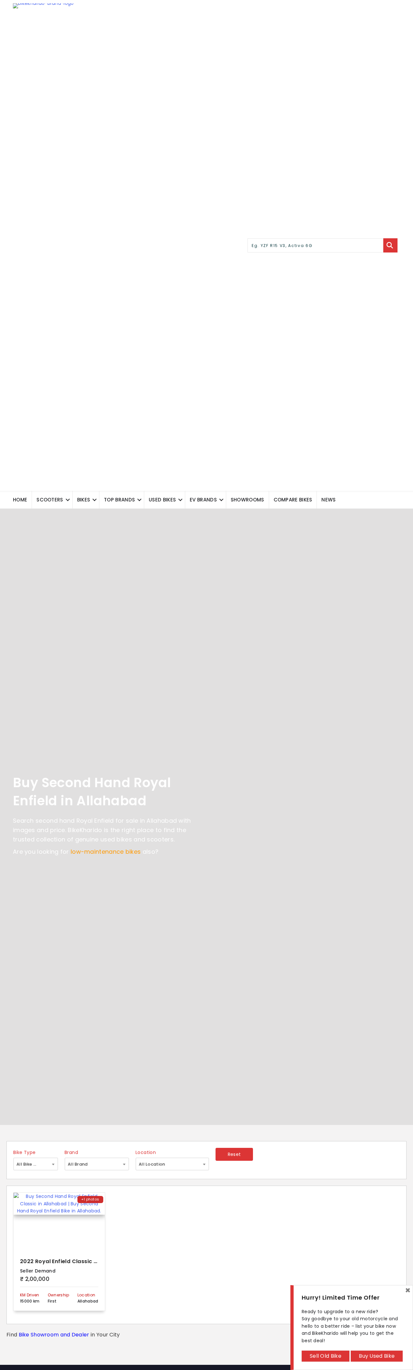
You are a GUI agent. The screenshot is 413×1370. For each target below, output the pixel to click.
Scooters (49, 499)
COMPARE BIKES (293, 499)
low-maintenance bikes (106, 852)
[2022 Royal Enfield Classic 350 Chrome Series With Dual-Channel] (59, 1222)
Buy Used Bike (377, 1356)
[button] (67, 500)
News (328, 499)
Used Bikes (162, 499)
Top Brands (119, 499)
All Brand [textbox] (78, 1164)
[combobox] (35, 1164)
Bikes (83, 499)
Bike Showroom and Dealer (54, 1334)
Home (20, 499)
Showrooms (247, 499)
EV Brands (203, 499)
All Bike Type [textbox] (30, 1164)
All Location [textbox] (152, 1164)
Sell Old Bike (325, 1356)
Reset (234, 1154)
